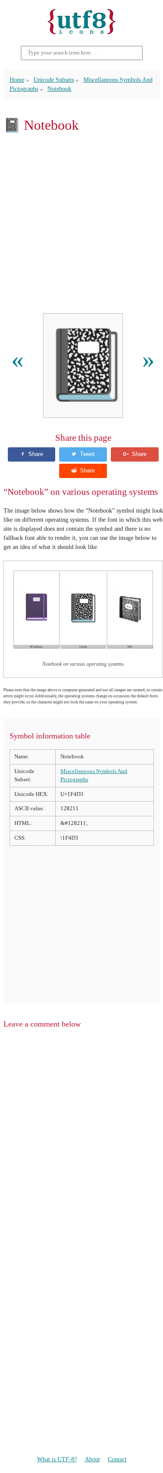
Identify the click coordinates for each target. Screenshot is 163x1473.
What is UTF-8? (57, 1459)
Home (17, 80)
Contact (117, 1459)
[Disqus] (81, 1145)
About (92, 1459)
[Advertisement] (81, 223)
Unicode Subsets (53, 80)
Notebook (59, 89)
